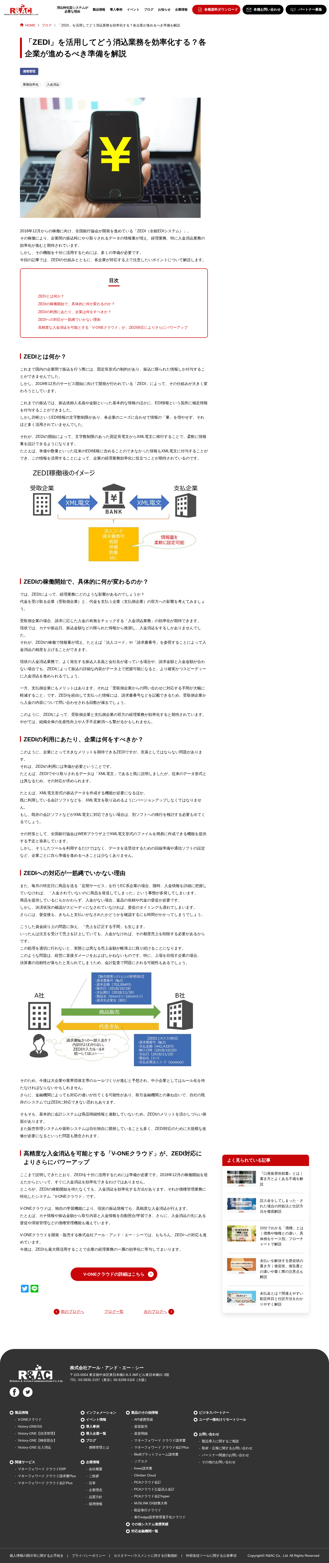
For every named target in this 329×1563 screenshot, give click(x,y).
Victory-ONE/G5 (30, 1426)
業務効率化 (31, 84)
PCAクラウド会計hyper (152, 1496)
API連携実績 (143, 1419)
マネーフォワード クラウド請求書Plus (47, 1476)
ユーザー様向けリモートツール (222, 1419)
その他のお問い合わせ (219, 1462)
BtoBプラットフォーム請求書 (156, 1454)
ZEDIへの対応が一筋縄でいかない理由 (69, 319)
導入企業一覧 (96, 1433)
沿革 (92, 1483)
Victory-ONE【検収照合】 (37, 1440)
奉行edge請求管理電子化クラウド (160, 1517)
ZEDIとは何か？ (51, 296)
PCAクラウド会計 (147, 1482)
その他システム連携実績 (149, 1524)
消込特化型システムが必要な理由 (72, 9)
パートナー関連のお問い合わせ (225, 1455)
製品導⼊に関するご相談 (220, 1441)
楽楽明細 (141, 1433)
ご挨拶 (94, 1476)
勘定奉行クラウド (147, 1510)
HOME (30, 25)
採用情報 (95, 1504)
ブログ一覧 (114, 1312)
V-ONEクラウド (30, 1419)
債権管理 (29, 71)
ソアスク (141, 1461)
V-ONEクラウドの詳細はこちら (114, 1274)
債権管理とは (99, 1447)
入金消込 (53, 84)
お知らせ (164, 9)
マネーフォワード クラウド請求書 (160, 1440)
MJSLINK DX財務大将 (150, 1503)
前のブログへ (72, 1312)
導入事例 (116, 9)
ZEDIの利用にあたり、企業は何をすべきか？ (74, 312)
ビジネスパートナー (214, 1412)
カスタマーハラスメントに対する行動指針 (146, 1555)
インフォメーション (101, 1412)
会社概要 (95, 1469)
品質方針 (95, 1497)
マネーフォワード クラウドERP (42, 1469)
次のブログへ (155, 1312)
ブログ (148, 9)
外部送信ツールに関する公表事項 (211, 1555)
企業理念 (95, 1490)
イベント (133, 9)
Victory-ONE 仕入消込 (34, 1447)
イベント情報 (96, 1419)
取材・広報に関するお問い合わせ (227, 1448)
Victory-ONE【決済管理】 (37, 1433)
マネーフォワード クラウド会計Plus (45, 1483)
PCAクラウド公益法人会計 (154, 1489)
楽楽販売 (141, 1426)
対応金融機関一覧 (144, 1531)
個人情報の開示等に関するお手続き (37, 1555)
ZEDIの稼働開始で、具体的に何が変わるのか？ (76, 304)
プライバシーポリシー (88, 1555)
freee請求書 (143, 1468)
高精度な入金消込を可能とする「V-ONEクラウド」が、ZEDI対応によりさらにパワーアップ (113, 327)
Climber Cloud (145, 1475)
